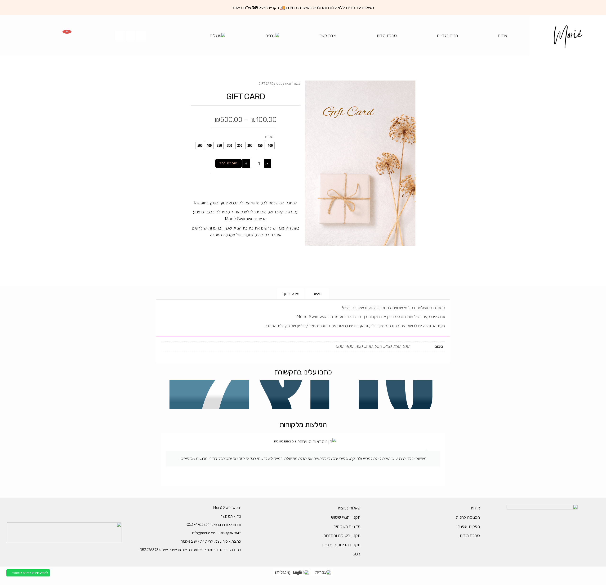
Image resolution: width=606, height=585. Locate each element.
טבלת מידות (387, 35)
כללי (279, 83)
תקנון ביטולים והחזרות (341, 535)
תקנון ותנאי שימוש (345, 517)
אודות (502, 35)
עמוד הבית (293, 83)
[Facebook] (141, 35)
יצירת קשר (327, 35)
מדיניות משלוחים (347, 526)
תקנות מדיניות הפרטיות (341, 544)
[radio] (270, 145)
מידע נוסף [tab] (290, 293)
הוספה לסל (228, 163)
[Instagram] (130, 35)
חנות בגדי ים (447, 35)
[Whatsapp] (120, 35)
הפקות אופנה (469, 526)
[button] (410, 255)
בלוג (356, 554)
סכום (269, 136)
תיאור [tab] (317, 293)
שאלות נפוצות (349, 508)
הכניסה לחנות (468, 517)
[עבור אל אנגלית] (217, 35)
